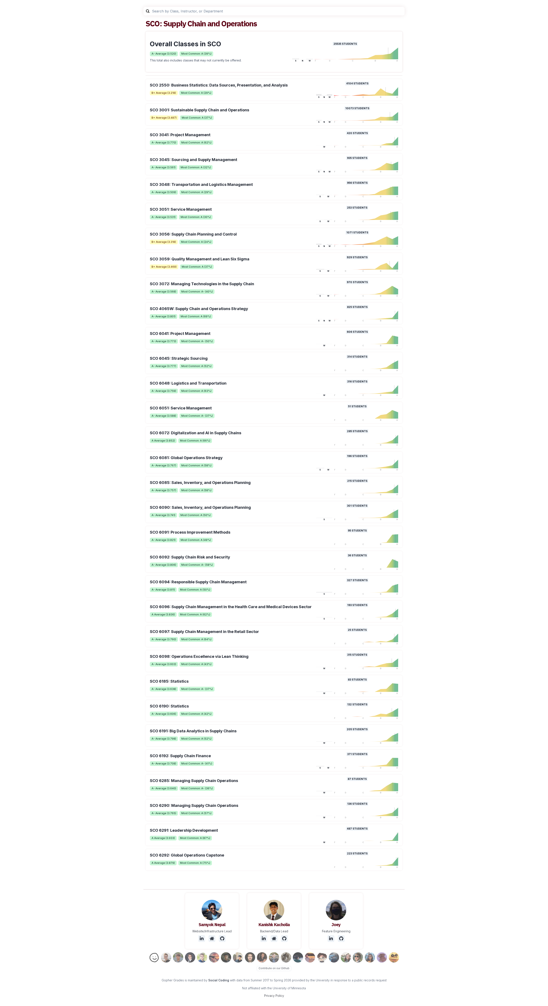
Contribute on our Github (274, 968)
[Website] (211, 938)
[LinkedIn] (201, 938)
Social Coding (218, 980)
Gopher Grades (173, 980)
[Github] (222, 938)
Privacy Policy (274, 995)
